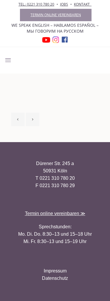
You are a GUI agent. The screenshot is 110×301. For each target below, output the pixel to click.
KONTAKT (83, 4)
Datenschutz (55, 278)
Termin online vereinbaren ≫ (55, 213)
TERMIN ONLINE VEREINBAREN (56, 14)
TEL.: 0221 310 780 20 (36, 4)
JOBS (64, 4)
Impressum (55, 270)
